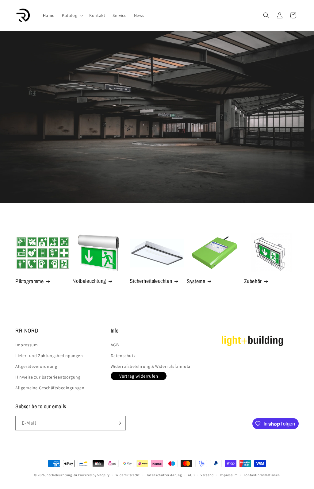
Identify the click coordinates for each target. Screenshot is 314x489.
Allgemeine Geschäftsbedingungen (50, 388)
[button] (72, 15)
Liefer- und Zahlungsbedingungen (49, 355)
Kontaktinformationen (262, 475)
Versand (207, 475)
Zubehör (253, 281)
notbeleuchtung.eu (62, 475)
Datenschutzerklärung (164, 475)
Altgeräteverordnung (36, 366)
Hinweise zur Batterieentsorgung (48, 377)
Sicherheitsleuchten (151, 280)
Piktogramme (29, 281)
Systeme (196, 281)
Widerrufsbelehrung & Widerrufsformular (151, 366)
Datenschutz (123, 355)
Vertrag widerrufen (138, 376)
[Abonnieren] (118, 423)
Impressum (26, 345)
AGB (115, 345)
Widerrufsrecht (128, 475)
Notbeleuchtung (89, 280)
